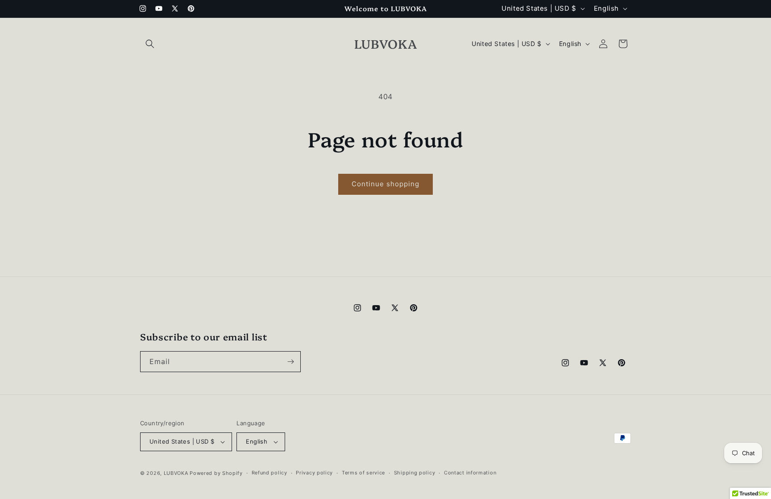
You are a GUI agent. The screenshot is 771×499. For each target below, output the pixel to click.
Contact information (470, 473)
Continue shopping (385, 184)
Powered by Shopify (216, 473)
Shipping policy (414, 473)
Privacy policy (314, 473)
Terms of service (363, 473)
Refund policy (269, 473)
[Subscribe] (290, 361)
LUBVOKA (176, 473)
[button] (150, 44)
